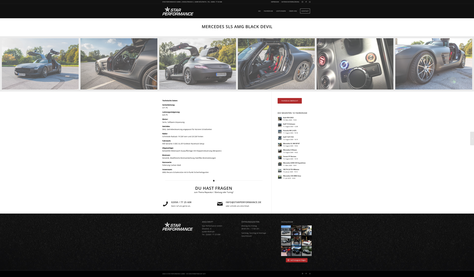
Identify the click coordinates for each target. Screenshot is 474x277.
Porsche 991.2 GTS (289, 130)
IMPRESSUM (275, 2)
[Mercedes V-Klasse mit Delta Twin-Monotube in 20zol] (307, 230)
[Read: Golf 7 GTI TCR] (280, 138)
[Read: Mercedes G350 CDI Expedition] (280, 164)
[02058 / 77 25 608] (165, 204)
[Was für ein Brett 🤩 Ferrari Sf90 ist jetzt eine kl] (307, 251)
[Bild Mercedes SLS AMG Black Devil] (41, 64)
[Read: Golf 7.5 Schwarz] (280, 125)
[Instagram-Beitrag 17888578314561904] (307, 241)
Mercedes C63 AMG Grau (292, 176)
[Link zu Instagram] (302, 2)
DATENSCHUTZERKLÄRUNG (290, 2)
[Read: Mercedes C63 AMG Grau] (280, 177)
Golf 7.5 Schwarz (289, 124)
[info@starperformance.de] (220, 204)
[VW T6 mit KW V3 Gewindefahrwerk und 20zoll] (296, 251)
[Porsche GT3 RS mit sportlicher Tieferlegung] (296, 241)
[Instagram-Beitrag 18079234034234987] (286, 251)
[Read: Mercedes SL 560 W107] (280, 144)
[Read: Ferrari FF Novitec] (280, 157)
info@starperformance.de (243, 202)
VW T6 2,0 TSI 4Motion (291, 169)
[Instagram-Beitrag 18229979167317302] (296, 230)
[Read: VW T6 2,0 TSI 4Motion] (280, 170)
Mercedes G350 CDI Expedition (294, 163)
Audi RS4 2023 (288, 118)
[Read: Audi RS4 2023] (280, 119)
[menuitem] (275, 1)
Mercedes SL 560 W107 (291, 143)
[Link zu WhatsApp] (310, 2)
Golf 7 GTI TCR (288, 137)
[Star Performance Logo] (178, 11)
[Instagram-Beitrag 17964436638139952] (286, 241)
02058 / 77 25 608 (181, 202)
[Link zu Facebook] (306, 2)
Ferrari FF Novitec (289, 156)
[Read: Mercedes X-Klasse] (280, 151)
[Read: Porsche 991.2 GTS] (280, 131)
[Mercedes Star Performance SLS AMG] (472, 138)
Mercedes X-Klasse (290, 150)
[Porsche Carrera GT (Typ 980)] (286, 230)
